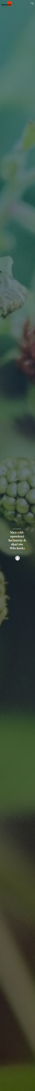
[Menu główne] (32, 4)
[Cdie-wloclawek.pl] (6, 3)
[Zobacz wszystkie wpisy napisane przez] (17, 558)
